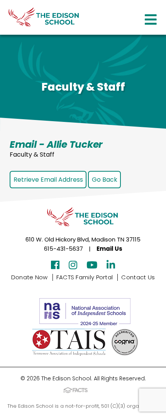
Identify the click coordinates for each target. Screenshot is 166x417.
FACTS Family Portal (84, 277)
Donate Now (29, 277)
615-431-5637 (63, 249)
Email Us (109, 249)
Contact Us (138, 277)
